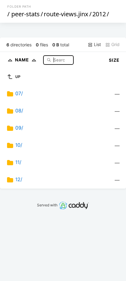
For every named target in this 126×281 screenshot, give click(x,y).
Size (114, 60)
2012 (99, 14)
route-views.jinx (66, 14)
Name (22, 59)
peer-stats (25, 14)
